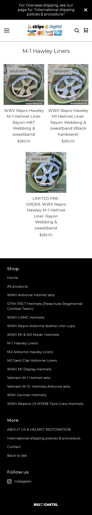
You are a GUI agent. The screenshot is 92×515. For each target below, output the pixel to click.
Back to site (17, 455)
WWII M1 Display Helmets (29, 369)
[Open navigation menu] (7, 30)
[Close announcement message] (85, 9)
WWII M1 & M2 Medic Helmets (33, 334)
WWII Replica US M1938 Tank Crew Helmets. (45, 404)
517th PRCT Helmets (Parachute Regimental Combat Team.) (44, 306)
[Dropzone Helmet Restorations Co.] (45, 30)
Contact (14, 447)
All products (17, 286)
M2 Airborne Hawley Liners (30, 352)
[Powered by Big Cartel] (46, 504)
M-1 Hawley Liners (22, 343)
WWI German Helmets (26, 395)
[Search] (77, 30)
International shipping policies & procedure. (44, 438)
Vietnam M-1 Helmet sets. (29, 378)
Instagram (22, 481)
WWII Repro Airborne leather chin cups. (41, 326)
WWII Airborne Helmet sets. (31, 295)
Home (12, 278)
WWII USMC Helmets (25, 317)
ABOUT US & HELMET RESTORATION (39, 429)
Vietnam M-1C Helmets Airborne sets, (39, 386)
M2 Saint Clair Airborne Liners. (32, 360)
